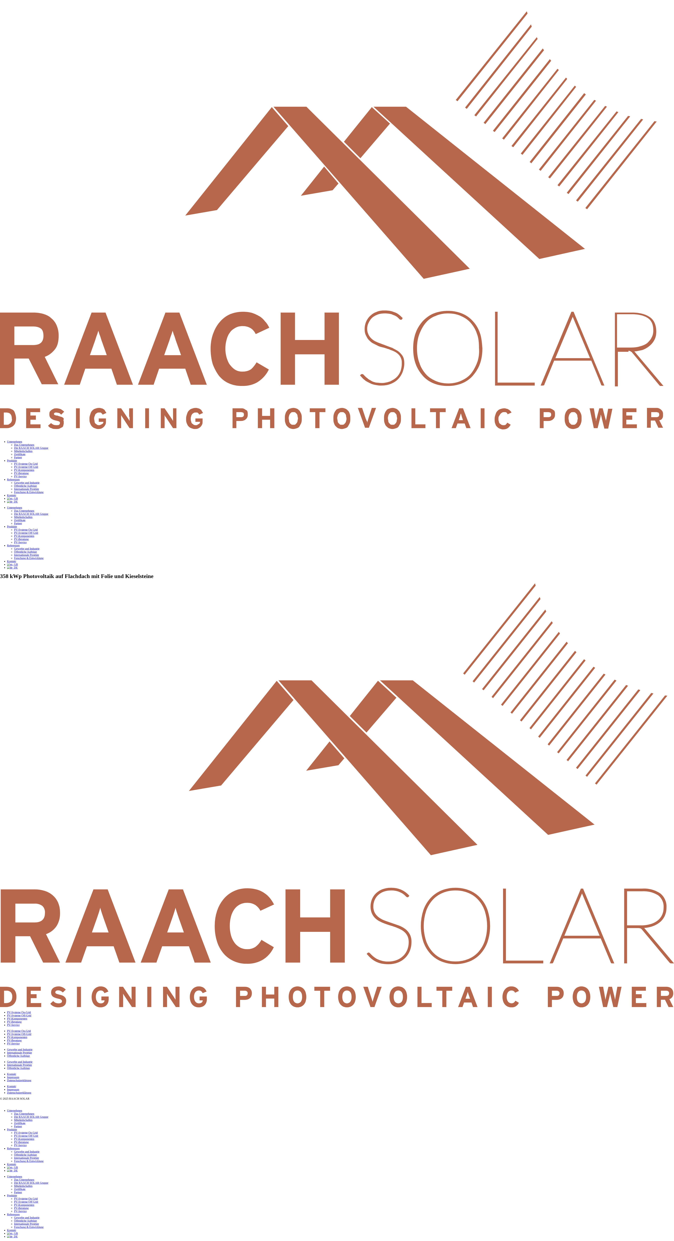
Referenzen (13, 479)
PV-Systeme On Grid (26, 463)
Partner (18, 457)
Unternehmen (14, 441)
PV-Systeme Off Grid (26, 466)
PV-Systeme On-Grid (19, 1012)
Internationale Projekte (26, 489)
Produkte (12, 460)
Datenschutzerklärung (19, 1080)
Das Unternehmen (24, 444)
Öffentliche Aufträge (25, 485)
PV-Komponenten (24, 470)
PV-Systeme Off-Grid (19, 1015)
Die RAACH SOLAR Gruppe (31, 447)
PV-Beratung (21, 473)
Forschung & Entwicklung (29, 492)
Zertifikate (19, 454)
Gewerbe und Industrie (26, 482)
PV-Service (20, 476)
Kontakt (11, 495)
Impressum (13, 1077)
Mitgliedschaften (23, 451)
